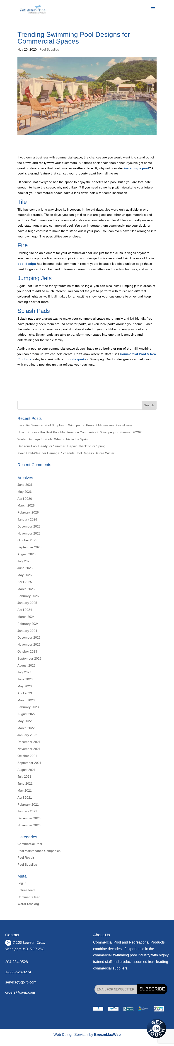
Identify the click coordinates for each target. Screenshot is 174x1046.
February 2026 (28, 512)
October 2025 (27, 540)
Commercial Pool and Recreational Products (129, 942)
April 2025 (24, 582)
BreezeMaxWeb (107, 1035)
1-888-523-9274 (18, 972)
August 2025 (26, 554)
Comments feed (28, 897)
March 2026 (26, 505)
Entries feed (26, 890)
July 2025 (24, 561)
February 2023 (28, 707)
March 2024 (26, 616)
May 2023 (24, 686)
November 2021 (29, 749)
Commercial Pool (29, 844)
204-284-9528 (16, 962)
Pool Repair (25, 857)
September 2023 (29, 658)
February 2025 (28, 596)
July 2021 (24, 776)
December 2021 (29, 742)
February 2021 (28, 804)
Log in (21, 883)
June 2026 (25, 484)
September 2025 (29, 547)
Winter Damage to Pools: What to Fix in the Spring (53, 439)
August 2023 (26, 665)
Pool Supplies (49, 49)
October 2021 (27, 756)
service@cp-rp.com (20, 982)
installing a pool (136, 168)
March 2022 (26, 728)
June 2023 (25, 679)
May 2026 (24, 491)
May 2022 (24, 721)
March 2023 (26, 700)
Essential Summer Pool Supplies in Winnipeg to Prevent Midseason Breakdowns (74, 425)
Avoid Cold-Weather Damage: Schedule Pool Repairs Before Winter (66, 453)
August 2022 (26, 714)
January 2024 (27, 630)
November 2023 (29, 644)
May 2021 (24, 790)
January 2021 (27, 811)
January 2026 (27, 519)
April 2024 (24, 609)
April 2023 (24, 693)
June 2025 (25, 568)
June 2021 (25, 783)
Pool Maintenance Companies (38, 851)
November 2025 (29, 533)
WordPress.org (28, 904)
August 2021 (26, 770)
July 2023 (24, 672)
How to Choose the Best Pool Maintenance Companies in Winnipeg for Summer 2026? (79, 432)
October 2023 (27, 651)
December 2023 (29, 637)
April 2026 (24, 498)
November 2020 (29, 825)
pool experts (76, 359)
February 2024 (28, 623)
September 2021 (29, 763)
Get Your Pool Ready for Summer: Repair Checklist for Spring (61, 446)
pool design (26, 263)
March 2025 (26, 589)
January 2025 (27, 602)
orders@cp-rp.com (20, 992)
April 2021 (24, 797)
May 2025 (24, 575)
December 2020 (29, 818)
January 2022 (27, 735)
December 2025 (29, 526)
